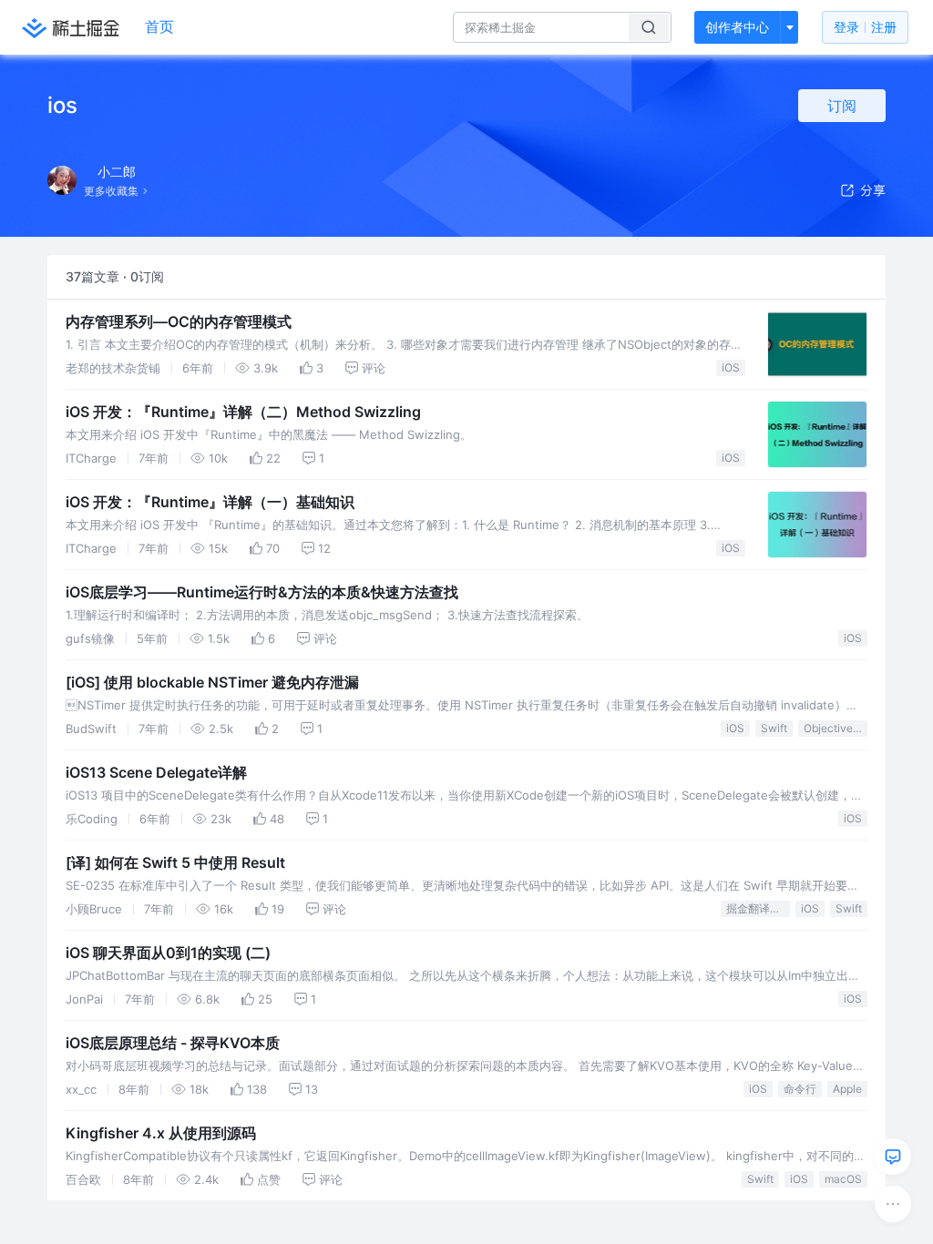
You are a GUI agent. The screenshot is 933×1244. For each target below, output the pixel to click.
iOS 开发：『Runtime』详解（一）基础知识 (210, 502)
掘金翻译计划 (758, 908)
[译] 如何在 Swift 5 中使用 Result (175, 862)
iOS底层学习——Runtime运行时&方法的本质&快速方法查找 (262, 592)
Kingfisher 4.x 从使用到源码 (161, 1133)
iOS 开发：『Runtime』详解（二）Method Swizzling (243, 412)
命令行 (800, 1089)
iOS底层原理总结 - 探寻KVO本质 (173, 1043)
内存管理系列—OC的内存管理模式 (179, 321)
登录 (865, 27)
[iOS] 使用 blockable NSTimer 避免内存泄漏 (212, 682)
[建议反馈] (893, 1156)
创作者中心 (737, 27)
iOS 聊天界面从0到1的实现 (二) (168, 952)
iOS (731, 367)
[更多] (893, 1204)
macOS (843, 1179)
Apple (847, 1089)
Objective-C (835, 728)
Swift (774, 728)
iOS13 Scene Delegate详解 (156, 772)
